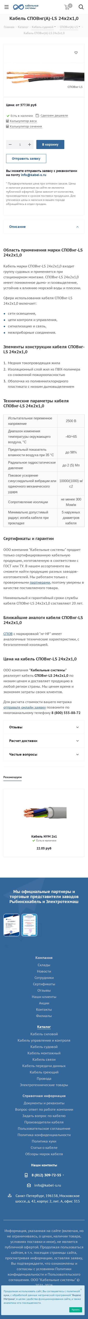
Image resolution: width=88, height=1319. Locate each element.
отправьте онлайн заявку (24, 707)
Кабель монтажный (44, 1053)
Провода (44, 1078)
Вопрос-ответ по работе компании (44, 1109)
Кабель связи (44, 1059)
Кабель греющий (44, 1072)
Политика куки (44, 1141)
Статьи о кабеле (44, 1147)
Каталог (44, 1027)
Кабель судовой (44, 1047)
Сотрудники (44, 978)
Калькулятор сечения (26, 126)
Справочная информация (44, 1096)
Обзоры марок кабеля (44, 1154)
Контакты (44, 1009)
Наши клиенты (44, 997)
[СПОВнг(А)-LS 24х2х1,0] (44, 77)
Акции (44, 1003)
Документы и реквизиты (44, 1103)
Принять (75, 1309)
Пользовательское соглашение (44, 1128)
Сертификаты (44, 984)
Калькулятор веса (23, 121)
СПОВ (8, 634)
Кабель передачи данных (44, 1066)
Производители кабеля (44, 1122)
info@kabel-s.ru (33, 175)
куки (6, 1295)
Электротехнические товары (44, 1085)
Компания (44, 958)
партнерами (40, 582)
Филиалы (44, 1016)
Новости (44, 971)
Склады (44, 965)
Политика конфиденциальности (44, 1135)
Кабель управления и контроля (44, 1040)
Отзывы (44, 990)
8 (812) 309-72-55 (46, 1175)
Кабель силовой (44, 1034)
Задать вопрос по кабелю (44, 1116)
